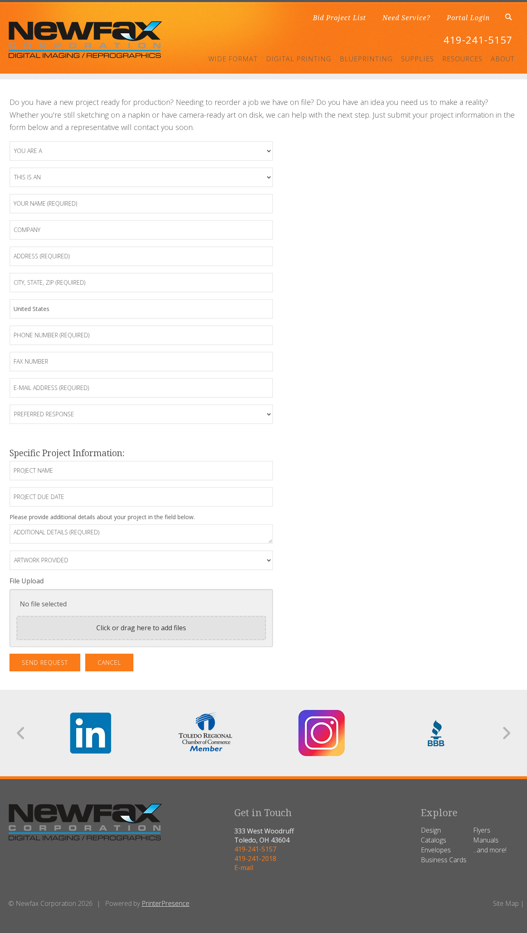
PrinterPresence (165, 903)
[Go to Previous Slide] (21, 733)
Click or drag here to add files (141, 627)
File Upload (26, 580)
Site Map (506, 903)
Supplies (417, 58)
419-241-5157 (478, 39)
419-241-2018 (255, 858)
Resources (462, 58)
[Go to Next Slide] (506, 733)
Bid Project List (339, 17)
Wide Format (233, 58)
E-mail (243, 867)
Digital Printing (298, 58)
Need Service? (406, 17)
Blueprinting (366, 58)
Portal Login (468, 17)
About (503, 58)
